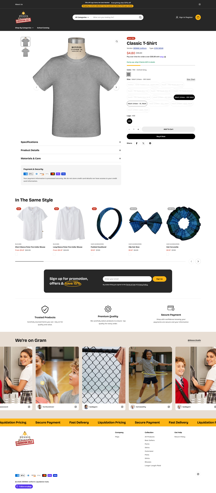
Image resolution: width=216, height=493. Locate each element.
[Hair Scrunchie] (183, 223)
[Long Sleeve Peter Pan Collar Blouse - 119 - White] (54, 254)
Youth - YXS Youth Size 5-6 (172, 86)
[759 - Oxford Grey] (128, 74)
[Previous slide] (36, 87)
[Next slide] (116, 87)
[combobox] (108, 17)
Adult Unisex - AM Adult (184, 97)
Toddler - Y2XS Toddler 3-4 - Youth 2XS (143, 86)
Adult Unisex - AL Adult (137, 104)
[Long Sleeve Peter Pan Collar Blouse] (70, 223)
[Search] (140, 17)
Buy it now (161, 137)
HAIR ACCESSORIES (97, 244)
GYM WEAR (158, 48)
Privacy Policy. (142, 285)
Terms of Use (130, 285)
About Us (19, 4)
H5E (129, 121)
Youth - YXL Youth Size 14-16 (139, 98)
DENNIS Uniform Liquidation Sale (35, 482)
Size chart (191, 79)
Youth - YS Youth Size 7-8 (138, 92)
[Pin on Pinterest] (150, 143)
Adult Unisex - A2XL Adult (182, 104)
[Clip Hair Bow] (146, 223)
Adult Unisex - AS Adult (162, 98)
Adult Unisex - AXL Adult (159, 104)
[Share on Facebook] (136, 143)
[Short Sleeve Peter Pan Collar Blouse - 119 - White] (16, 254)
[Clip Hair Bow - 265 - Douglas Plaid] (130, 254)
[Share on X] (143, 143)
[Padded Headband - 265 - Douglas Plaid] (92, 254)
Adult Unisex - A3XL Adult (138, 111)
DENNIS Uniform (140, 48)
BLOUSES (18, 244)
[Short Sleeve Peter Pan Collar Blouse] (32, 223)
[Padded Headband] (108, 223)
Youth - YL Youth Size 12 (182, 92)
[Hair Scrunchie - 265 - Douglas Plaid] (167, 254)
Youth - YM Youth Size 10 (161, 92)
